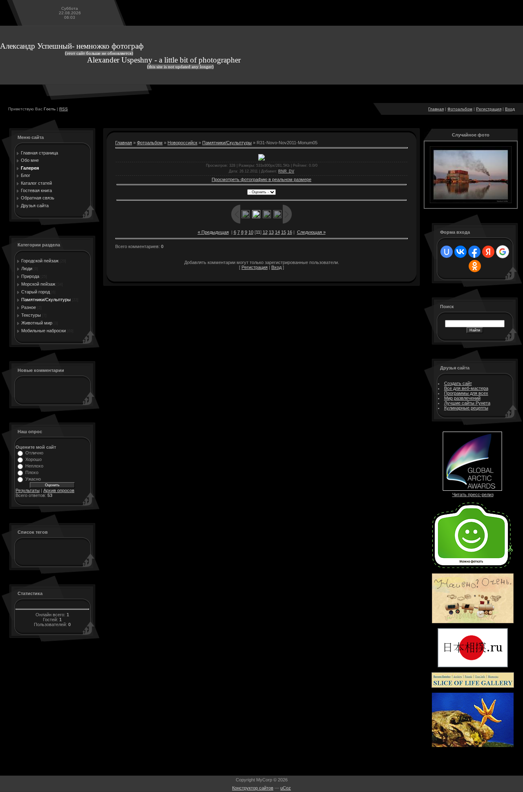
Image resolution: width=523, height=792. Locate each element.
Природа (30, 276)
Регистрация (488, 109)
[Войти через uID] (446, 252)
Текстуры (31, 315)
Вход (510, 109)
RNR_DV (286, 171)
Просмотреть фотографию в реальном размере (261, 179)
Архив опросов (58, 490)
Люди (26, 268)
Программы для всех (466, 393)
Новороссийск (182, 142)
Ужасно (33, 479)
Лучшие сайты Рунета (467, 402)
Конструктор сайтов (252, 787)
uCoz (285, 787)
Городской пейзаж (39, 260)
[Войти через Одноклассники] (475, 266)
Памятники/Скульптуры (46, 299)
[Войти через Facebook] (474, 252)
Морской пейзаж (38, 284)
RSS (63, 109)
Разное (28, 307)
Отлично (34, 452)
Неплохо (34, 465)
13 (271, 232)
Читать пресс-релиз (473, 494)
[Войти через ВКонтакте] (460, 252)
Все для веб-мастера (466, 388)
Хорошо (33, 459)
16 (289, 232)
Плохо (31, 472)
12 (265, 232)
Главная (436, 109)
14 (277, 232)
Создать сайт (458, 383)
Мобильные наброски (43, 330)
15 (283, 232)
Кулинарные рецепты (466, 407)
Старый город (35, 291)
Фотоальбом (459, 109)
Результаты (28, 490)
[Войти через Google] (502, 251)
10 (250, 232)
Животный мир (36, 322)
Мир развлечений (462, 398)
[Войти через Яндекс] (488, 252)
